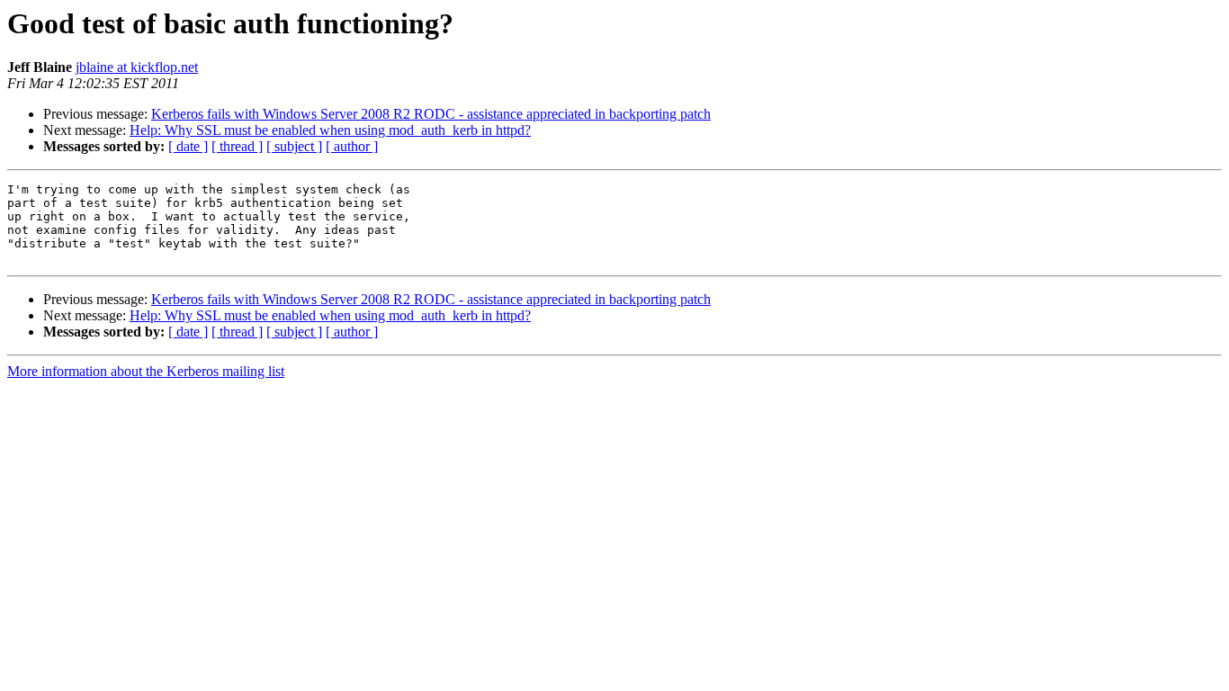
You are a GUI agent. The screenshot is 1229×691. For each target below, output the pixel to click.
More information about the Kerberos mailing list (145, 371)
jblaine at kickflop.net (137, 67)
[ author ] (352, 146)
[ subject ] (294, 146)
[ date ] (188, 146)
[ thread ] (237, 146)
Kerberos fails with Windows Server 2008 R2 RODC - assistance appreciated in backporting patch (431, 113)
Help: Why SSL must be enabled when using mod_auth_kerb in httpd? (330, 130)
